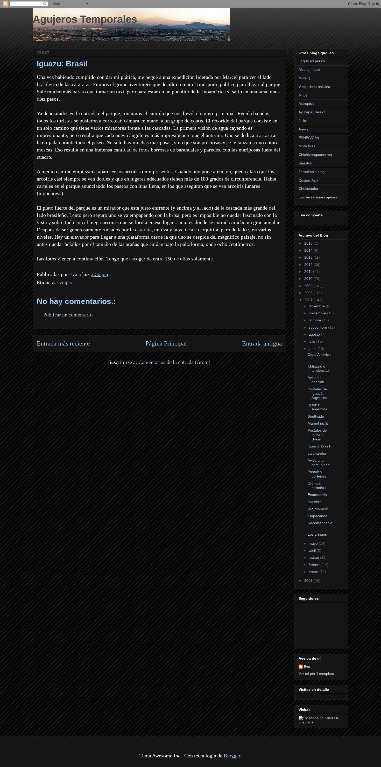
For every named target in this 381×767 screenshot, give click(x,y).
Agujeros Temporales (85, 19)
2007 (309, 300)
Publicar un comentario (68, 314)
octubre (315, 320)
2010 (309, 279)
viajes (65, 282)
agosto (315, 334)
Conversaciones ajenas (318, 197)
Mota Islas (307, 146)
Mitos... (305, 95)
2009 (309, 286)
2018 (309, 243)
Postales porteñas (317, 474)
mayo (314, 543)
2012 (309, 264)
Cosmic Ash (308, 180)
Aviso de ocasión (316, 380)
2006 (309, 580)
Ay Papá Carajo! (312, 112)
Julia (302, 121)
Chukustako (308, 188)
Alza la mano (309, 69)
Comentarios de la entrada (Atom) (174, 362)
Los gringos (317, 534)
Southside (316, 416)
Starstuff (305, 163)
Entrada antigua (262, 343)
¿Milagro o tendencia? (319, 368)
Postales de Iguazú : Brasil (317, 434)
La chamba (317, 453)
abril (313, 550)
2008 (309, 293)
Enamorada (317, 495)
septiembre (318, 327)
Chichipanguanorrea (315, 155)
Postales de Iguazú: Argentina (317, 393)
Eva (307, 667)
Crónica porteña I (317, 485)
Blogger (232, 755)
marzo (314, 557)
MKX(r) (304, 78)
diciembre (317, 306)
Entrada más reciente (63, 343)
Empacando (317, 516)
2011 (308, 272)
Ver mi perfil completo (316, 674)
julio (312, 341)
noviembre (318, 313)
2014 (309, 250)
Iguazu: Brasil (319, 446)
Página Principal (166, 343)
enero (314, 572)
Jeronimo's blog (311, 172)
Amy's (303, 129)
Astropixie (307, 103)
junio (313, 349)
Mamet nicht (318, 423)
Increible (315, 502)
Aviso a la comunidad (319, 462)
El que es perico (312, 61)
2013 (309, 257)
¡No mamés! (318, 509)
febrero (315, 565)
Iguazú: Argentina (317, 407)
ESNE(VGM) (309, 138)
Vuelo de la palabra (314, 87)
